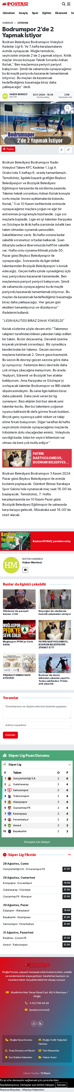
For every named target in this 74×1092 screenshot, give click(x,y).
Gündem (9, 13)
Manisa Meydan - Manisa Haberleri (22, 1089)
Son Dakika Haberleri (20, 1057)
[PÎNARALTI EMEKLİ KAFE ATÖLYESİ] (19, 663)
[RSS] (40, 1023)
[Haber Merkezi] (11, 565)
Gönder (10, 735)
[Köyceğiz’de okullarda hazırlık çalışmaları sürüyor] (55, 599)
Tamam (61, 1085)
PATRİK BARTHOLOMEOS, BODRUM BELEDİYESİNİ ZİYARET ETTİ (53, 645)
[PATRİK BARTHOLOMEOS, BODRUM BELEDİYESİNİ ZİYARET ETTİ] (55, 629)
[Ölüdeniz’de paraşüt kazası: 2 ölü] (19, 599)
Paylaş (10, 149)
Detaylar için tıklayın (37, 842)
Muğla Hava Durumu (21, 1040)
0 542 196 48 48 (39, 1003)
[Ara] (64, 4)
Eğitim (46, 13)
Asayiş (23, 13)
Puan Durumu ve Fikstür (22, 1050)
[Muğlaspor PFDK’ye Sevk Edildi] (19, 629)
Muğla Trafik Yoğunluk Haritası (53, 1042)
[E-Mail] (25, 570)
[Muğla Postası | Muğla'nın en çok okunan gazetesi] (15, 4)
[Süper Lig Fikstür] (69, 854)
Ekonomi (61, 13)
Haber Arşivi (49, 1057)
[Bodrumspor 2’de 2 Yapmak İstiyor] (37, 123)
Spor (35, 13)
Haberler (7, 23)
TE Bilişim (45, 1073)
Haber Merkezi (32, 562)
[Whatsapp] (34, 1023)
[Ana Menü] (68, 4)
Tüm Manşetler (51, 1050)
